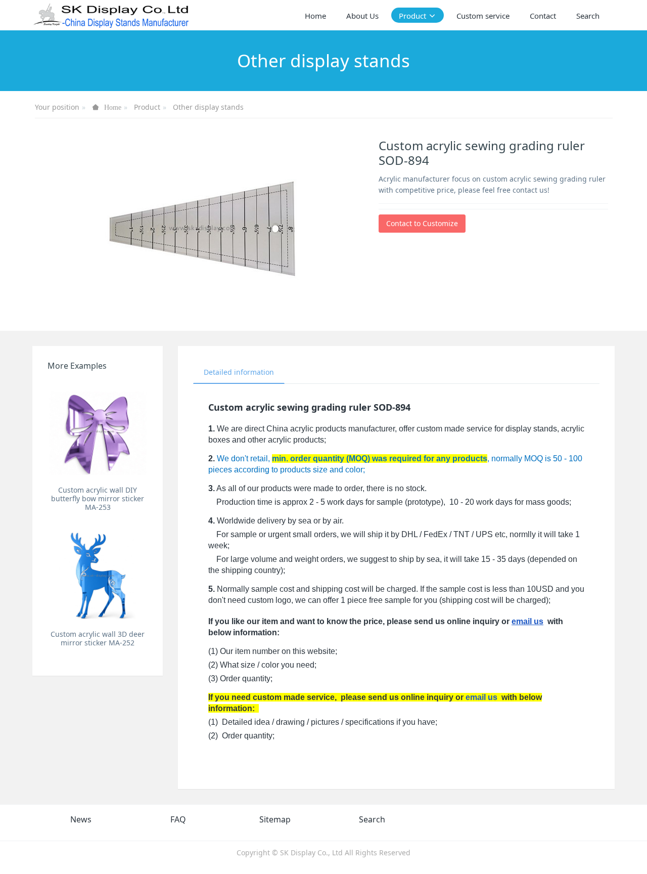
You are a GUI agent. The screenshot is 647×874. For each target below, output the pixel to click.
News (80, 819)
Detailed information (239, 372)
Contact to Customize (422, 223)
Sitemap (275, 819)
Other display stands (208, 107)
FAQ (178, 819)
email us (527, 621)
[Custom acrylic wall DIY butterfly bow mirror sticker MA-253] (98, 431)
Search (372, 819)
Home (315, 16)
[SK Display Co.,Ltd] (111, 15)
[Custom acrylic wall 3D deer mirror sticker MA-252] (98, 575)
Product (147, 107)
